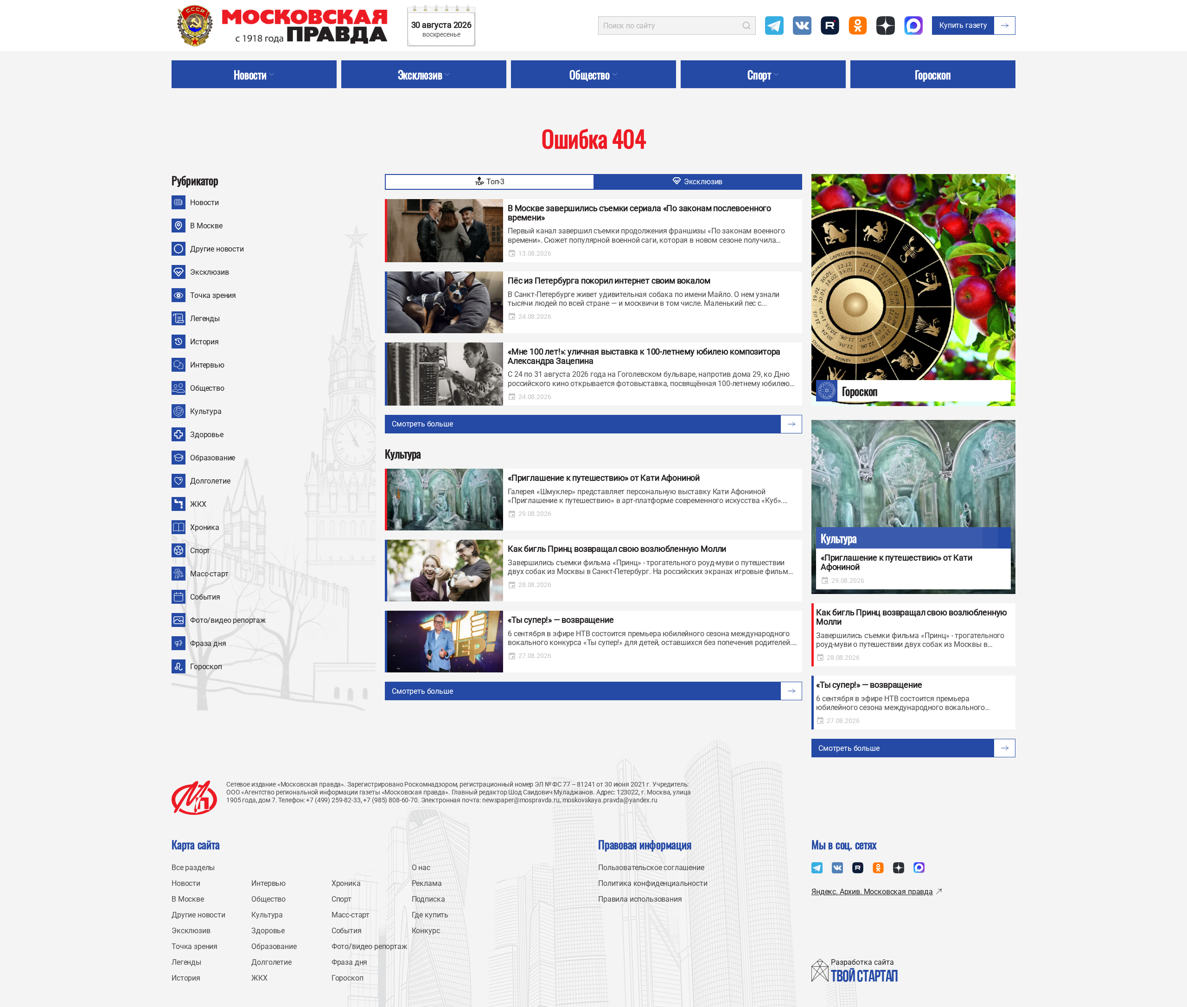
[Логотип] (194, 798)
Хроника (204, 527)
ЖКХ (198, 504)
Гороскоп (206, 666)
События (205, 597)
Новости (204, 202)
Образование (212, 457)
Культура (206, 411)
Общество (207, 388)
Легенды (205, 318)
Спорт (200, 550)
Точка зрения (213, 295)
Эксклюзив (209, 272)
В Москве (206, 225)
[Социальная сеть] (774, 25)
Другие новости (217, 249)
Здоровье (206, 434)
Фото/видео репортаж (228, 620)
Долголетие (210, 481)
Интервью (207, 365)
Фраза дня (208, 643)
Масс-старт (209, 573)
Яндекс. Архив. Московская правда (872, 891)
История (204, 341)
